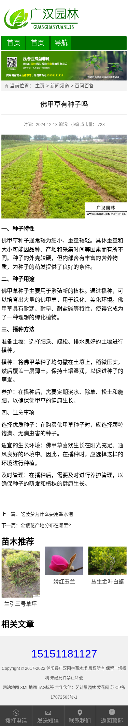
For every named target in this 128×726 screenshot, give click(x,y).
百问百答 (84, 85)
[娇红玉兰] (64, 561)
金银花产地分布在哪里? (45, 525)
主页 (40, 85)
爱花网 (103, 687)
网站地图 (11, 687)
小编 (75, 124)
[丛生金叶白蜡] (107, 561)
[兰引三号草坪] (20, 572)
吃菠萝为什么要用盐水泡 (46, 514)
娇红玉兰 (64, 582)
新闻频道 (59, 85)
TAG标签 (46, 687)
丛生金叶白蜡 (107, 582)
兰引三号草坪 (20, 604)
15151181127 (64, 654)
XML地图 (28, 687)
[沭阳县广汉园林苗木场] (64, 19)
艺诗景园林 (85, 687)
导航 (61, 43)
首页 (13, 43)
